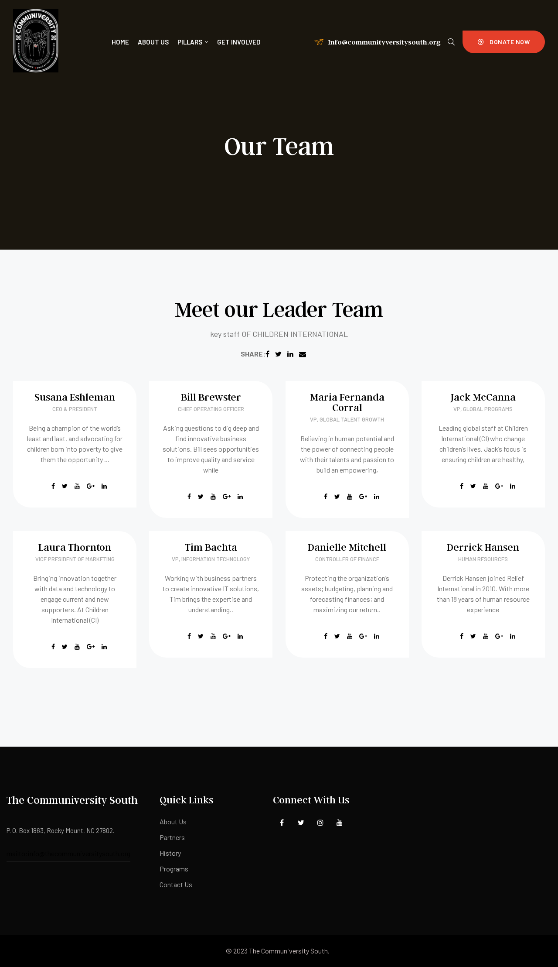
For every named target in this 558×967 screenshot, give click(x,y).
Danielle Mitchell (347, 547)
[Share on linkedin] (290, 354)
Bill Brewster (211, 397)
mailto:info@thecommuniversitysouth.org (68, 853)
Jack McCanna (483, 397)
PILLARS (189, 42)
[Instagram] (320, 823)
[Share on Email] (302, 354)
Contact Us (176, 884)
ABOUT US (153, 42)
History (170, 853)
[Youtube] (339, 823)
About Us (173, 821)
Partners (172, 837)
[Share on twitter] (278, 354)
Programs (174, 868)
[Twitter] (301, 823)
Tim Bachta (211, 547)
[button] (504, 42)
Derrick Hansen (483, 547)
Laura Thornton (74, 547)
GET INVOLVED (239, 42)
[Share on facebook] (267, 354)
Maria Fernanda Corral (347, 402)
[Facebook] (282, 823)
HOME (120, 42)
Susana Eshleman (74, 397)
